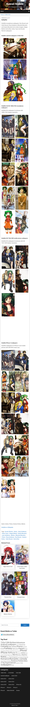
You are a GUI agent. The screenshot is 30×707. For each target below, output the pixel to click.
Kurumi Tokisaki (4, 655)
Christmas (22, 645)
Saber (2, 661)
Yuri (13, 665)
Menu (2, 11)
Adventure (20, 642)
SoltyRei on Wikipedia (7, 527)
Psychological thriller (21, 657)
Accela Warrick (9, 531)
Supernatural (10, 663)
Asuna (17, 644)
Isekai (23, 653)
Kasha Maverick (22, 533)
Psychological (13, 657)
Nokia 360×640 (10, 690)
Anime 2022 (11, 678)
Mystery (24, 655)
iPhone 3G (18, 684)
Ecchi (2, 649)
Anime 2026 (11, 684)
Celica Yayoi (5, 533)
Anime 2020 (14, 675)
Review (18, 690)
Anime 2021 (3, 678)
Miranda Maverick (20, 535)
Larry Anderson (6, 535)
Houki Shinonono (13, 651)
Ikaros (18, 651)
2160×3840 (11, 672)
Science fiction (17, 661)
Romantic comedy (18, 659)
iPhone (23, 650)
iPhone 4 (5, 652)
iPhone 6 (19, 653)
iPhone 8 (3, 690)
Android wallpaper (8, 644)
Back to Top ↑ (15, 705)
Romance (5, 659)
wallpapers (6, 664)
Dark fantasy (12, 647)
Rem (27, 657)
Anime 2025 (3, 684)
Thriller (21, 663)
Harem (21, 648)
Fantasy (8, 648)
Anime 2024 (11, 681)
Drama (19, 646)
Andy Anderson (22, 531)
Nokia (3, 656)
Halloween (15, 649)
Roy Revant (18, 537)
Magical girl (10, 655)
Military (20, 655)
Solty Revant (9, 539)
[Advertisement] (15, 330)
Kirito (26, 653)
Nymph (7, 657)
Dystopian (25, 646)
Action (15, 531)
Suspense (18, 663)
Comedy (4, 646)
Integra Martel (13, 533)
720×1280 (18, 672)
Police (3, 537)
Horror (8, 651)
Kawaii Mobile (14, 4)
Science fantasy (7, 661)
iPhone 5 (13, 653)
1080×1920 (3, 672)
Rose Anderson (10, 537)
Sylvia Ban (16, 539)
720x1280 (5, 642)
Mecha (13, 535)
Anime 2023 (3, 681)
